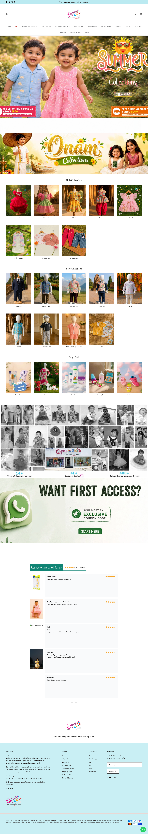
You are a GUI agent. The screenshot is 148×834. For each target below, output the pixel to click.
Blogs (90, 768)
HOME (9, 27)
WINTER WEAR (106, 27)
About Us (65, 759)
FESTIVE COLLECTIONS (29, 27)
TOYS (128, 27)
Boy (90, 762)
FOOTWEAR (118, 27)
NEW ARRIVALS (46, 27)
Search (64, 756)
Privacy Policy (66, 765)
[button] (72, 703)
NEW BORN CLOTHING (62, 27)
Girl (90, 765)
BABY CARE (62, 33)
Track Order (92, 772)
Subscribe (112, 771)
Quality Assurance (68, 768)
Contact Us (65, 762)
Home (91, 756)
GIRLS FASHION (78, 27)
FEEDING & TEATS (75, 33)
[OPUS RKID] (74, 14)
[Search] (7, 14)
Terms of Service (67, 778)
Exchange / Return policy (70, 775)
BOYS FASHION (92, 27)
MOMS (87, 33)
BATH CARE (137, 27)
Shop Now (48, 153)
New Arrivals (93, 759)
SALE (16, 27)
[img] (69, 567)
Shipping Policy (67, 772)
